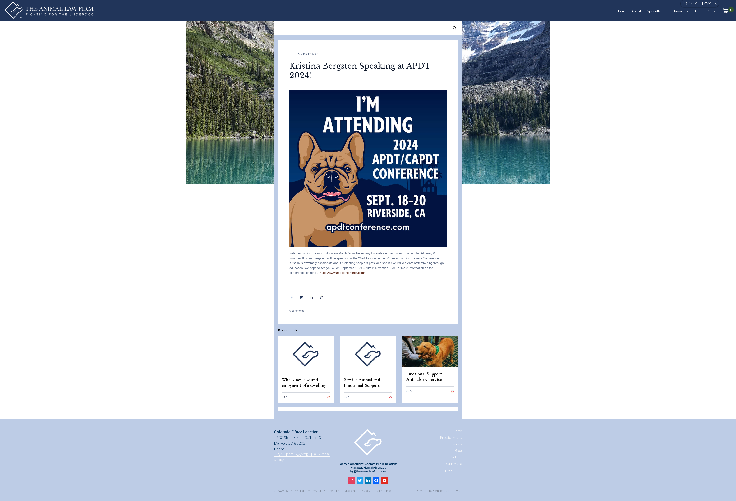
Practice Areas (451, 437)
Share (322, 297)
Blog (697, 11)
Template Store (450, 470)
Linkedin (312, 297)
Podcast (456, 457)
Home (621, 11)
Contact (712, 11)
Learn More (453, 463)
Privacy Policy (369, 490)
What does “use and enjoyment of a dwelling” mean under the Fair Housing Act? (305, 388)
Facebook (291, 297)
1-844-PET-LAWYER (700, 3)
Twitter (301, 297)
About (636, 11)
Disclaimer (351, 490)
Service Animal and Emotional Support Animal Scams (362, 385)
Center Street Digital (447, 490)
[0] (725, 11)
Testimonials (678, 11)
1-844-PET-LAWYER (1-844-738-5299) (302, 457)
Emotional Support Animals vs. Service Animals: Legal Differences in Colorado (428, 382)
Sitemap (386, 490)
